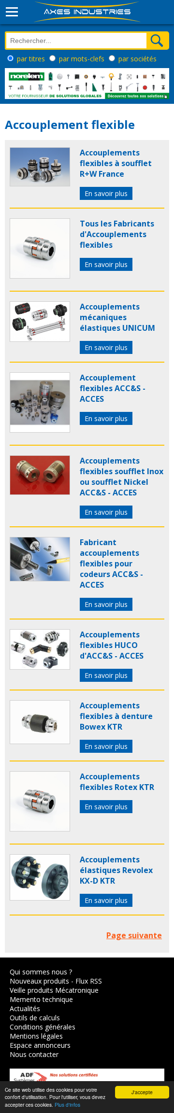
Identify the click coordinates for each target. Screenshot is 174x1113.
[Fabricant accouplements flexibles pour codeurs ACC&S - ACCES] (40, 578)
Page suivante (134, 935)
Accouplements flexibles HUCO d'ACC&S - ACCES (112, 645)
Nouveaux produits (39, 981)
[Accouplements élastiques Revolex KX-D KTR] (40, 897)
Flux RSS (88, 981)
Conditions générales (42, 1026)
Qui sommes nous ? (41, 971)
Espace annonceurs (40, 1045)
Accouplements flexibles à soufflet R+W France (116, 163)
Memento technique (41, 999)
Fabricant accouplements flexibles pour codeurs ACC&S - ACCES (111, 563)
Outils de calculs (35, 1017)
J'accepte (142, 1092)
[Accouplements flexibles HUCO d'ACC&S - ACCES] (40, 667)
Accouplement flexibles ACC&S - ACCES (112, 388)
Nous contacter (34, 1054)
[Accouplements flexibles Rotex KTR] (40, 828)
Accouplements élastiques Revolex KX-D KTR (116, 870)
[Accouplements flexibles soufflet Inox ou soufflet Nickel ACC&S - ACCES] (40, 492)
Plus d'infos (67, 1104)
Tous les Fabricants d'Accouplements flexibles (117, 234)
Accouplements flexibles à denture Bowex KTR (116, 716)
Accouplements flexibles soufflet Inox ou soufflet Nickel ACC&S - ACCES (121, 476)
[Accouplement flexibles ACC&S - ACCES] (40, 429)
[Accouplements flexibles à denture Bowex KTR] (40, 741)
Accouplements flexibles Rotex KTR (117, 781)
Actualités (25, 1008)
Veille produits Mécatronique (54, 990)
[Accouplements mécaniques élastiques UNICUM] (40, 339)
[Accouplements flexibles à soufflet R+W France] (40, 183)
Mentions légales (36, 1036)
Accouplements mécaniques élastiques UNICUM (117, 317)
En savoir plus (106, 193)
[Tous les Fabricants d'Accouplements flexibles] (40, 275)
